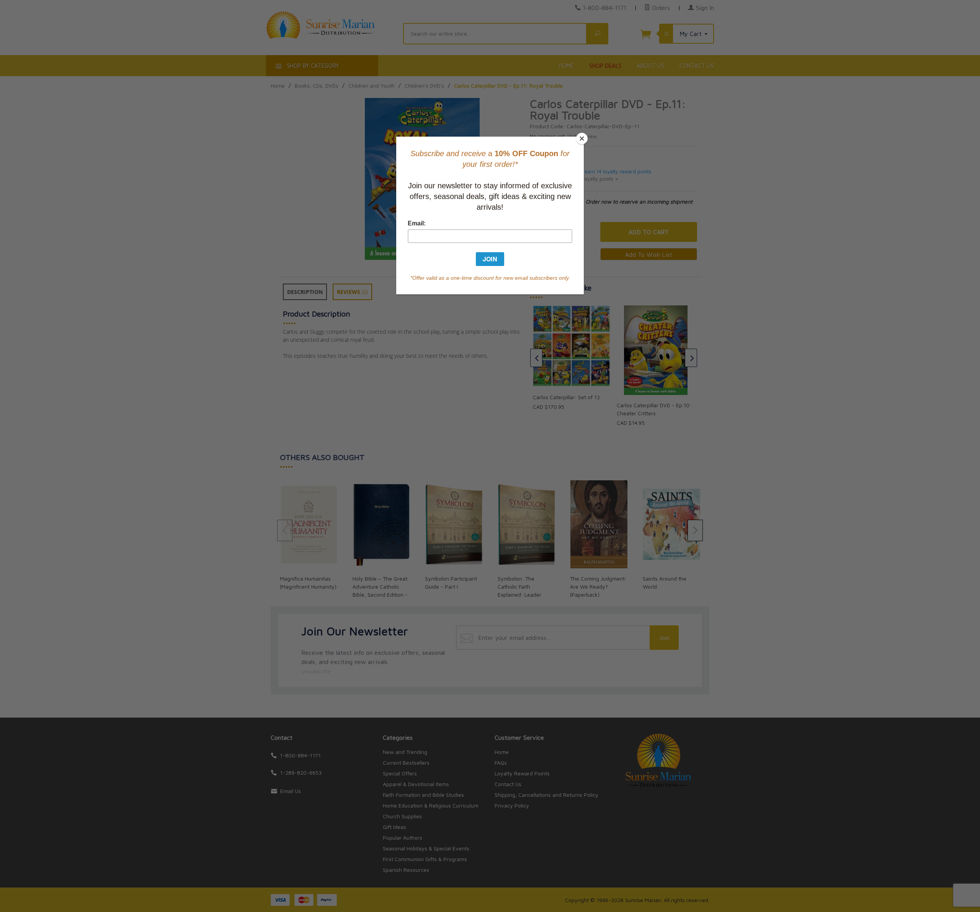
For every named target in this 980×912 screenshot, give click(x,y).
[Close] (582, 138)
